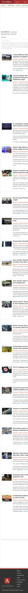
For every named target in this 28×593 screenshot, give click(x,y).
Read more (19, 70)
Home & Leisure (21, 580)
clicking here (9, 48)
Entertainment (11, 5)
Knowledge (19, 582)
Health (18, 5)
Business (3, 5)
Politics (18, 584)
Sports (18, 586)
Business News (23, 59)
